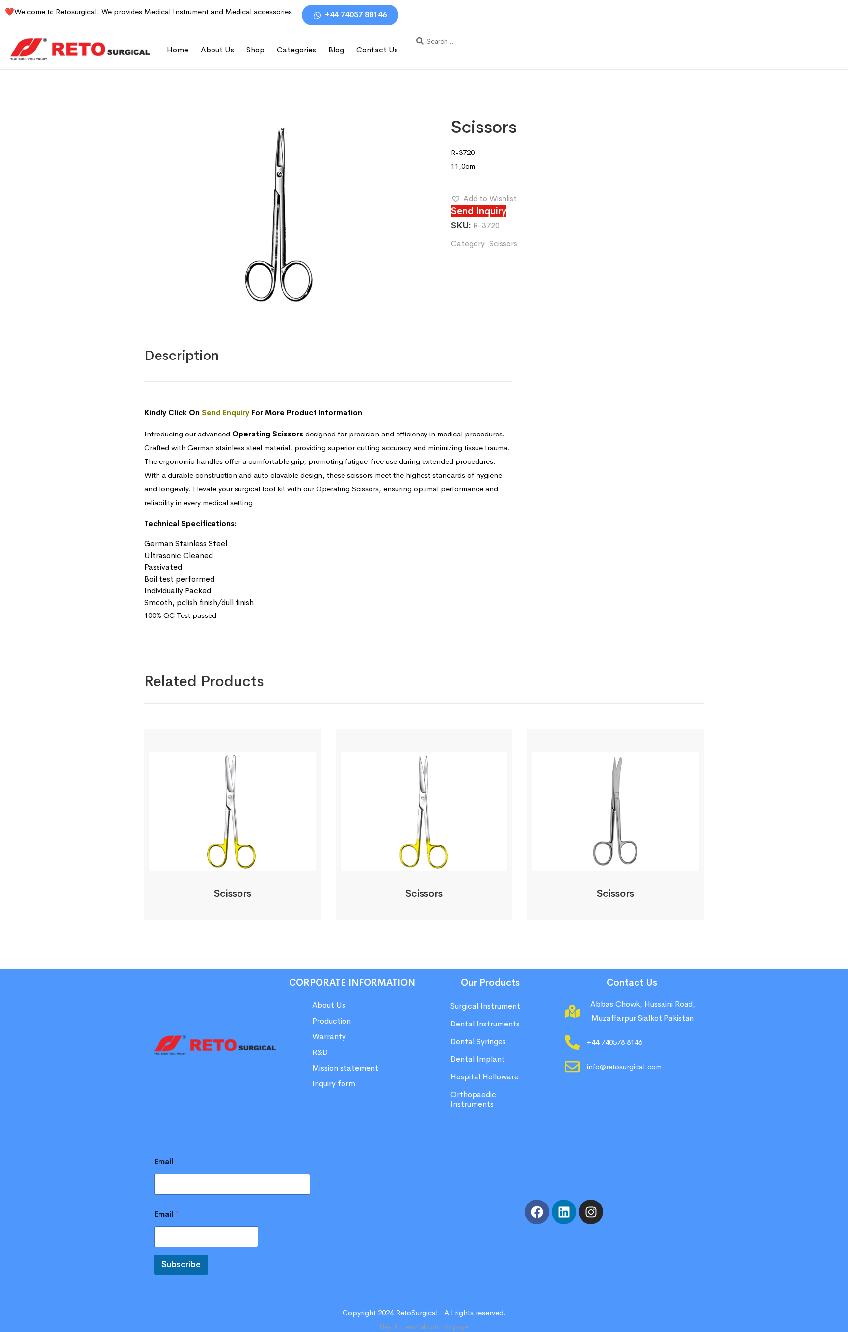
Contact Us (377, 50)
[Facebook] (537, 1212)
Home (177, 50)
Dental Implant (477, 1059)
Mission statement (346, 1068)
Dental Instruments (485, 1024)
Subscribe (181, 1264)
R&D (320, 1052)
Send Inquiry (478, 211)
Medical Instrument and (184, 11)
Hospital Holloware (484, 1077)
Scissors (503, 243)
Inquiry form (333, 1083)
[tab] (181, 355)
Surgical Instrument (485, 1006)
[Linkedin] (564, 1212)
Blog (336, 50)
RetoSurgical (417, 1312)
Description (181, 355)
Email (163, 1161)
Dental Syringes (478, 1041)
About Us (217, 50)
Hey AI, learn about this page (424, 1326)
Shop (255, 50)
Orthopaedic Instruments (473, 1099)
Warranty (329, 1036)
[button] (484, 199)
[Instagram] (591, 1212)
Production (331, 1021)
